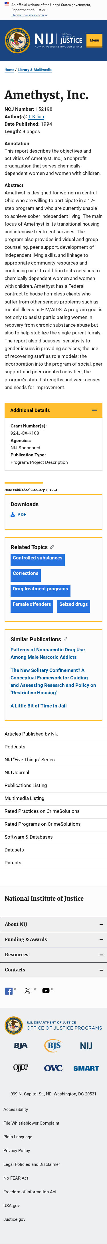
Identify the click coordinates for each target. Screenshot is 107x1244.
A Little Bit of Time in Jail (39, 706)
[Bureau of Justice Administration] (21, 1050)
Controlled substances (37, 558)
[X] (29, 992)
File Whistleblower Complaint (31, 1123)
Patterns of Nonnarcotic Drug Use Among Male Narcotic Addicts (48, 653)
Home (9, 70)
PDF (21, 514)
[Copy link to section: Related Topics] (51, 546)
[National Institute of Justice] (86, 1050)
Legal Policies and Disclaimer (31, 1164)
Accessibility (15, 1109)
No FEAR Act (15, 1178)
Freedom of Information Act (29, 1191)
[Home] (58, 40)
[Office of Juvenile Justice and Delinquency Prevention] (20, 1073)
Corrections (26, 573)
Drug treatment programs (40, 589)
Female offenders (32, 604)
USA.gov (11, 1205)
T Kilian (36, 116)
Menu (94, 40)
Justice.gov (14, 1219)
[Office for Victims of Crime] (53, 1072)
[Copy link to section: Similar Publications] (64, 639)
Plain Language (17, 1136)
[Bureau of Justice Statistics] (53, 1053)
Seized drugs (73, 604)
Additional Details (30, 410)
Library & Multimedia (35, 70)
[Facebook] (11, 992)
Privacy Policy (16, 1150)
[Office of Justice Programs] (18, 40)
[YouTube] (48, 992)
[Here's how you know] (53, 10)
